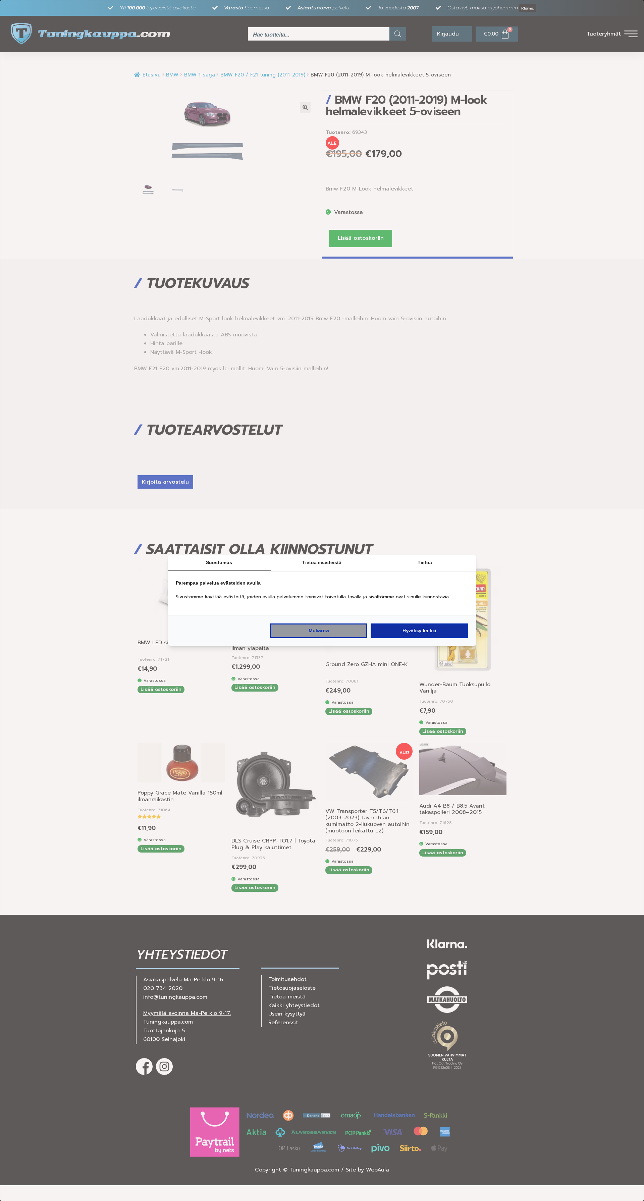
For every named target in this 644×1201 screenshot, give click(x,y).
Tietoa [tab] (425, 562)
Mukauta (319, 630)
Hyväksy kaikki (419, 630)
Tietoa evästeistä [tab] (321, 562)
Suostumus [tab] (219, 562)
